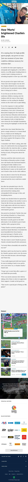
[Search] (26, 1)
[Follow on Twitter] (23, 456)
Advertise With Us (20, 474)
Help (9, 474)
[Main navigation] (2, 1)
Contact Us (13, 474)
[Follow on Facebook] (20, 456)
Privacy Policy (16, 471)
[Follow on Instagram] (25, 456)
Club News (3, 26)
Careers (6, 474)
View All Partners (14, 450)
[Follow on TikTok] (18, 456)
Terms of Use (11, 471)
